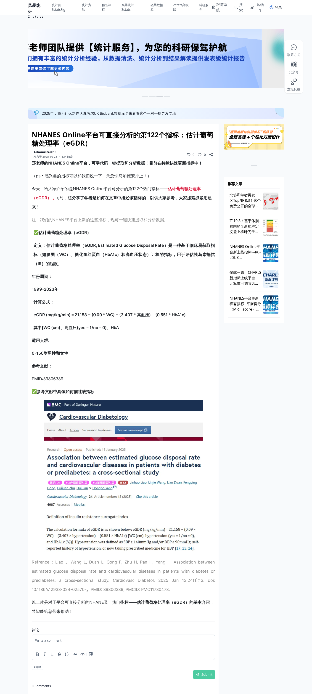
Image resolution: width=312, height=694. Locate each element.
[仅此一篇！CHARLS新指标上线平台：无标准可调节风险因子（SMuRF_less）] (270, 279)
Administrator (45, 152)
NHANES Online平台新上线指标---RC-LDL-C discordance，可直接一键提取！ (245, 252)
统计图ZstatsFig (58, 7)
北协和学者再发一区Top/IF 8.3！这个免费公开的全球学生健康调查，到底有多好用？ (245, 200)
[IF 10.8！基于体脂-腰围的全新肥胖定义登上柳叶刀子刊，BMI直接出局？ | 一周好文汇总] (270, 227)
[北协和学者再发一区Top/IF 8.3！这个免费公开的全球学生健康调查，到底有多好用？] (270, 201)
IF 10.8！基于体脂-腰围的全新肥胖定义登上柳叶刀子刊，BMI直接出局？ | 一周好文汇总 (245, 226)
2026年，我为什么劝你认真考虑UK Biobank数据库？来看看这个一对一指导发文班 (109, 113)
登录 (278, 7)
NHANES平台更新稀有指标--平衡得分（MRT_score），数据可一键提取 (245, 304)
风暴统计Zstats (128, 7)
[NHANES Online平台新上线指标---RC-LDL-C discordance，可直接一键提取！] (270, 253)
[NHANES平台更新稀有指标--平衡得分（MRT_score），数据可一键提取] (270, 304)
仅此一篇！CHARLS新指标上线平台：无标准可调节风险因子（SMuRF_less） (245, 278)
